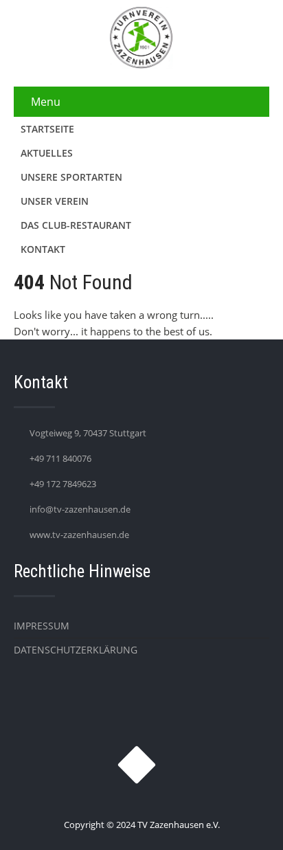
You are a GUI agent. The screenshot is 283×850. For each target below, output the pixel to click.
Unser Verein (55, 201)
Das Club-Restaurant (76, 225)
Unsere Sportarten (71, 176)
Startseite (47, 128)
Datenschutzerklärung (75, 649)
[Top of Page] (244, 820)
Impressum (41, 625)
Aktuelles (47, 152)
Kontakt (43, 249)
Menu (45, 101)
